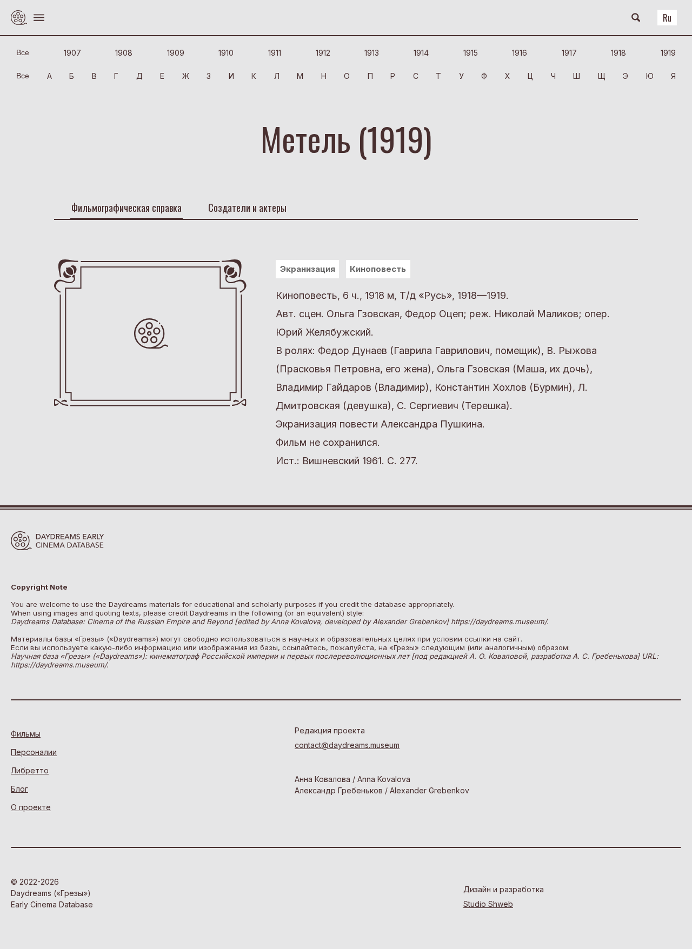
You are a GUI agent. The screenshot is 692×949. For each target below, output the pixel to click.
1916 (519, 52)
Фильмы (26, 733)
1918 (618, 52)
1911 (274, 52)
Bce (22, 52)
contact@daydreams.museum (347, 745)
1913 (371, 52)
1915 (470, 52)
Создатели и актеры (247, 208)
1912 (323, 52)
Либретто (30, 770)
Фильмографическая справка (126, 208)
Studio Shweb (488, 903)
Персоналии (34, 752)
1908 (123, 52)
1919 (668, 52)
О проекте (31, 807)
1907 (72, 52)
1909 (175, 52)
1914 (421, 52)
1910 (226, 52)
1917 (569, 52)
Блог (19, 788)
